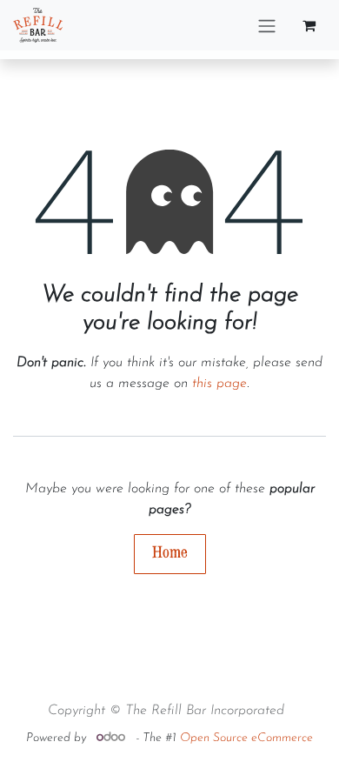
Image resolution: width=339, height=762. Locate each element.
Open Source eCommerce (246, 738)
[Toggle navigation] (266, 25)
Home (170, 553)
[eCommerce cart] (308, 25)
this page (219, 384)
